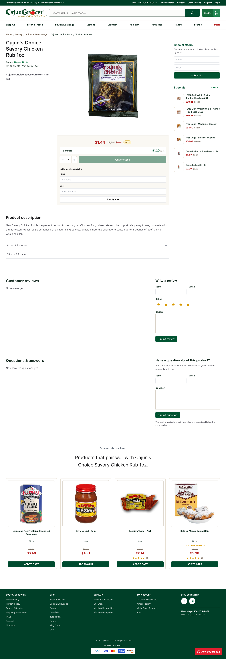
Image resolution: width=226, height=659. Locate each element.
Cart (139, 612)
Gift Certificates (167, 3)
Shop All (10, 24)
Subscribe (197, 75)
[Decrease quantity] (62, 159)
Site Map (10, 625)
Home (9, 34)
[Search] (192, 13)
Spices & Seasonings (36, 34)
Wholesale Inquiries (103, 612)
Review (159, 312)
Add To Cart (31, 564)
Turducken (157, 24)
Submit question (167, 415)
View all (215, 87)
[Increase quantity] (74, 159)
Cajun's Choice (21, 62)
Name (62, 174)
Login (217, 3)
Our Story (98, 603)
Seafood (91, 24)
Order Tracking (194, 3)
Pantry (178, 24)
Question (160, 388)
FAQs (8, 616)
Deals (217, 24)
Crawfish (112, 24)
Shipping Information (16, 612)
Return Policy (12, 599)
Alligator (134, 24)
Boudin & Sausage (64, 24)
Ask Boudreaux (210, 651)
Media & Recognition (104, 608)
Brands (198, 24)
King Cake (55, 625)
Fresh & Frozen (35, 24)
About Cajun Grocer (103, 599)
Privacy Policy (13, 603)
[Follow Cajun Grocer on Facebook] (184, 601)
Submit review (166, 338)
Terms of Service (14, 608)
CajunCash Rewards (147, 608)
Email (62, 186)
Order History (144, 603)
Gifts (52, 629)
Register (208, 3)
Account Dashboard (147, 599)
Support (181, 3)
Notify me (113, 199)
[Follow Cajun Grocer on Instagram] (192, 601)
